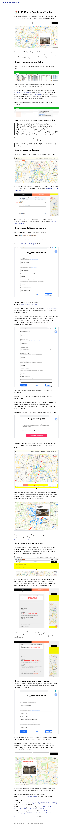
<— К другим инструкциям (11, 2)
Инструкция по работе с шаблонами (25, 816)
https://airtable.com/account (29, 304)
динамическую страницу (21, 539)
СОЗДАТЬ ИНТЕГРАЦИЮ (28, 244)
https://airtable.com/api (50, 308)
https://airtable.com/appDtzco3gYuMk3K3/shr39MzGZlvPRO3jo (39, 803)
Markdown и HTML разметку (22, 92)
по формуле (37, 94)
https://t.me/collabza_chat (29, 796)
